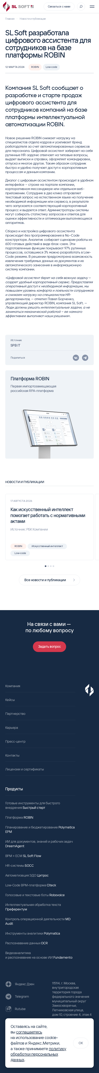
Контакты (12, 755)
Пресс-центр (15, 741)
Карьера (11, 727)
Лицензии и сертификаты (24, 769)
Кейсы (10, 700)
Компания (12, 686)
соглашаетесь (29, 1031)
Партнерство (15, 713)
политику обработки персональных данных (38, 1054)
